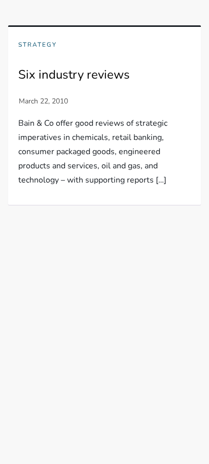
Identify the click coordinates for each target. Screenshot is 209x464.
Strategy (37, 45)
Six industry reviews (74, 74)
